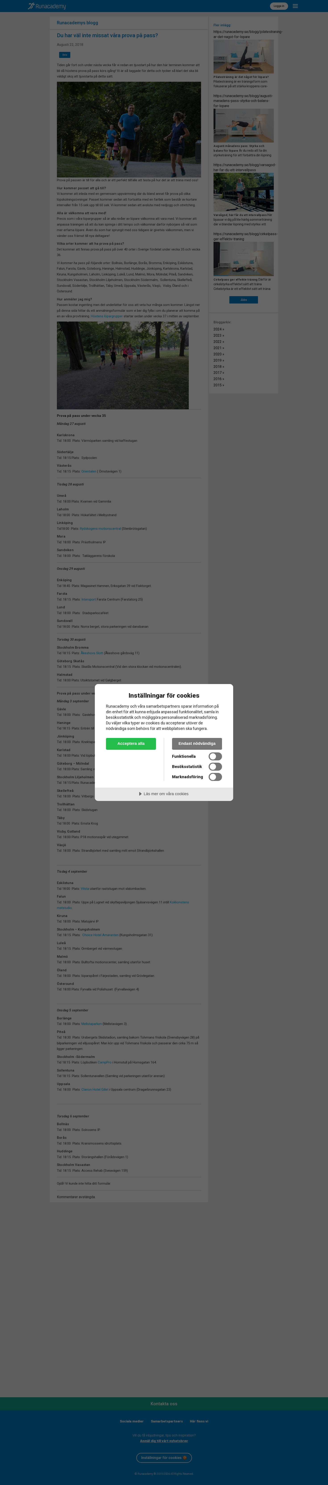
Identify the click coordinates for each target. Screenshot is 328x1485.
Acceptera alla (131, 743)
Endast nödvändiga (197, 743)
